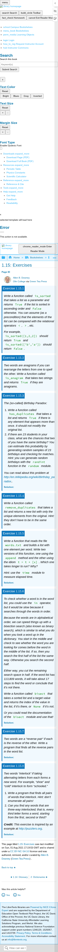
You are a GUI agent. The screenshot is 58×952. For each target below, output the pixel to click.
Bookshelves (36, 257)
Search (6, 948)
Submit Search (9, 69)
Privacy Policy (23, 933)
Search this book (8, 59)
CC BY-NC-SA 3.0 (19, 851)
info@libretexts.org (17, 939)
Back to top (7, 867)
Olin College (19, 281)
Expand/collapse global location (54, 257)
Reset (5, 91)
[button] (11, 199)
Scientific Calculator (16, 176)
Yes (8, 895)
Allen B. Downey (21, 278)
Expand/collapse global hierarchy (5, 258)
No (19, 895)
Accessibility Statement (13, 936)
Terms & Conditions (42, 933)
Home (16, 257)
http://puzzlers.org (30, 828)
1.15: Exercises (26, 844)
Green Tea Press (38, 281)
